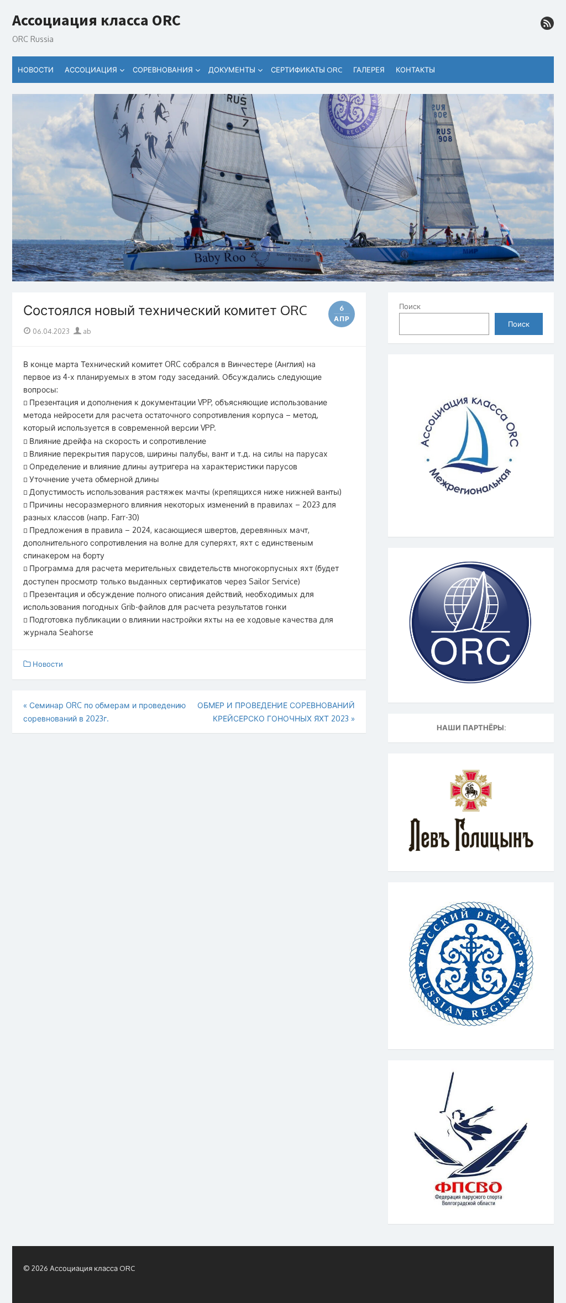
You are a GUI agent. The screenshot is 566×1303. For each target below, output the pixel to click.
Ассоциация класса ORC (96, 20)
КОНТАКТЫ (415, 69)
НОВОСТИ (36, 69)
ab (86, 331)
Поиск (410, 306)
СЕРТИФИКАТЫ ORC (306, 69)
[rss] (547, 23)
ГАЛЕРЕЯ (369, 69)
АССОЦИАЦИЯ (91, 69)
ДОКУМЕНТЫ (231, 69)
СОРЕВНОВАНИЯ (163, 69)
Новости (48, 664)
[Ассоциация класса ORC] (283, 188)
